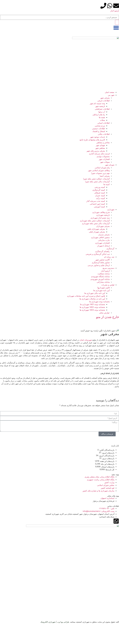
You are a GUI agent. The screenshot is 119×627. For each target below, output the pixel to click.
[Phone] (103, 6)
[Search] (117, 22)
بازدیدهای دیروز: (107, 458)
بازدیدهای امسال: (107, 467)
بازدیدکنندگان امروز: (106, 456)
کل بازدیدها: (109, 469)
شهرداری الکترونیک (47, 622)
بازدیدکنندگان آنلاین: (106, 450)
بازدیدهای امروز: (107, 453)
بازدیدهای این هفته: (106, 461)
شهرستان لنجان (86, 340)
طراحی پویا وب (63, 622)
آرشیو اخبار (114, 11)
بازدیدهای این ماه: (107, 464)
